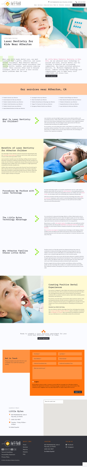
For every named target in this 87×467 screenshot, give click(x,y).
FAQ (24, 454)
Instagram (71, 447)
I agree (36, 382)
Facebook (70, 445)
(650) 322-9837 (81, 2)
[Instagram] (66, 447)
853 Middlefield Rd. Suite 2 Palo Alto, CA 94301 (61, 2)
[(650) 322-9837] (76, 2)
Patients (61, 5)
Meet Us (56, 5)
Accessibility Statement (8, 454)
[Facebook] (66, 444)
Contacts (67, 5)
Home (35, 5)
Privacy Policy (5, 457)
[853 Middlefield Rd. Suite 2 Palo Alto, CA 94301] (48, 2)
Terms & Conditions (7, 452)
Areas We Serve (48, 5)
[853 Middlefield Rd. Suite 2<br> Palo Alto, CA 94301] (9, 414)
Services (40, 5)
